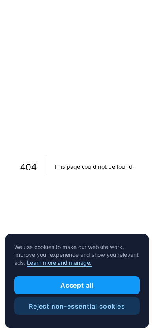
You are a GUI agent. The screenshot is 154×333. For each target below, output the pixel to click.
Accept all (77, 285)
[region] (77, 281)
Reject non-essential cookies (77, 306)
